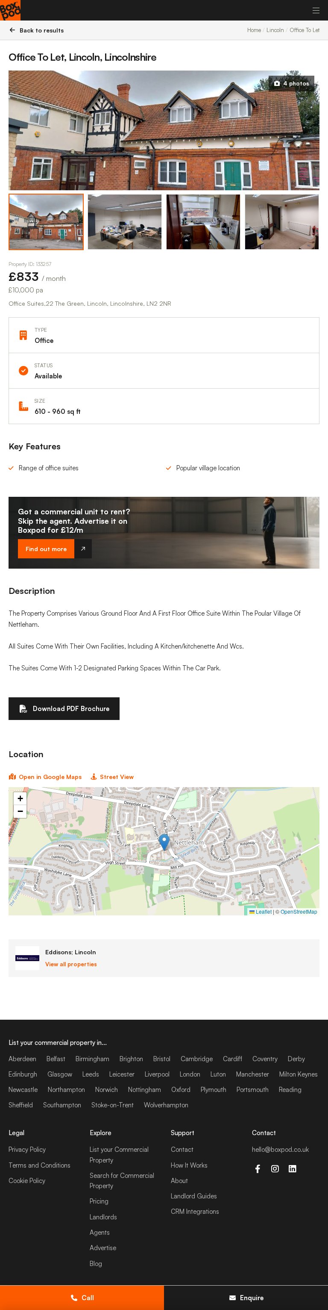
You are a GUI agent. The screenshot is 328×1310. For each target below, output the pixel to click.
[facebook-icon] (257, 1169)
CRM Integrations (195, 1211)
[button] (164, 842)
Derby (296, 1059)
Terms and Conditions (39, 1165)
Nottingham (144, 1090)
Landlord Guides (194, 1196)
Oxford (180, 1090)
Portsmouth (253, 1090)
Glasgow (59, 1074)
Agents (100, 1232)
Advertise (103, 1248)
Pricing (99, 1201)
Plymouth (213, 1090)
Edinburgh (23, 1074)
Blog (96, 1264)
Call (88, 1298)
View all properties (71, 964)
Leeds (90, 1074)
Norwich (106, 1090)
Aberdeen (22, 1059)
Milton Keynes (298, 1074)
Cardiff (232, 1059)
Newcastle (23, 1090)
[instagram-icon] (274, 1169)
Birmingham (92, 1059)
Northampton (66, 1090)
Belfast (56, 1059)
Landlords (103, 1217)
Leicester (122, 1074)
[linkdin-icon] (292, 1169)
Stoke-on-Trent (112, 1105)
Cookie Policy (27, 1181)
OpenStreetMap (299, 911)
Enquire (252, 1298)
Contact (182, 1149)
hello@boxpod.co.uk (280, 1149)
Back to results (42, 30)
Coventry (265, 1059)
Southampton (62, 1105)
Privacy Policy (27, 1149)
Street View (117, 776)
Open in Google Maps (50, 776)
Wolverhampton (166, 1105)
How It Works (189, 1165)
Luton (218, 1074)
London (190, 1074)
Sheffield (21, 1105)
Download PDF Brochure (71, 709)
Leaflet (263, 911)
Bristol (161, 1059)
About (179, 1181)
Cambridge (197, 1059)
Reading (290, 1090)
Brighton (131, 1059)
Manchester (252, 1074)
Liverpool (157, 1074)
